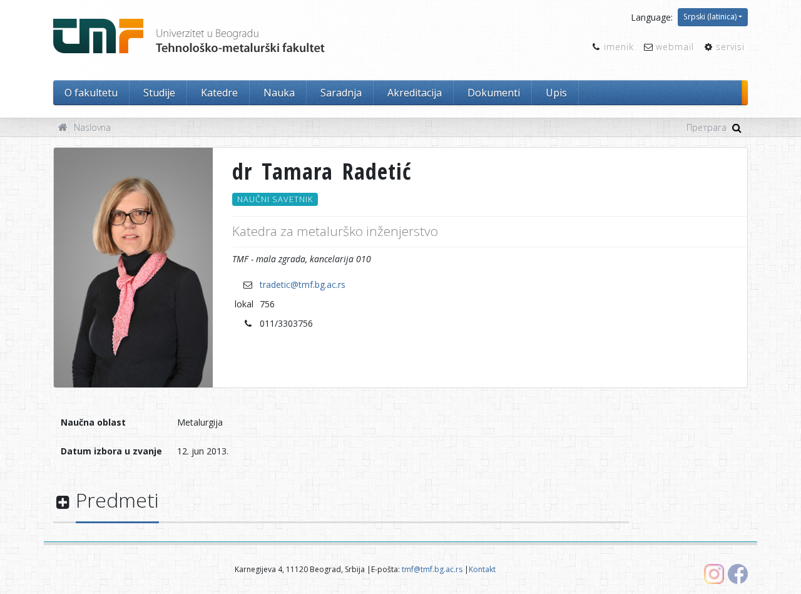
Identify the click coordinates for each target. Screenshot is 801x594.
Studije (159, 93)
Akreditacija (414, 93)
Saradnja (341, 93)
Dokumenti (493, 93)
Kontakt (482, 569)
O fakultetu (91, 93)
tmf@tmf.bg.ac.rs (432, 569)
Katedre (219, 93)
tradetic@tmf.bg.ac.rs (302, 284)
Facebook (738, 574)
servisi (730, 47)
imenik (619, 47)
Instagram (714, 574)
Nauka (279, 93)
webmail (675, 47)
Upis (556, 93)
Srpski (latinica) (710, 16)
